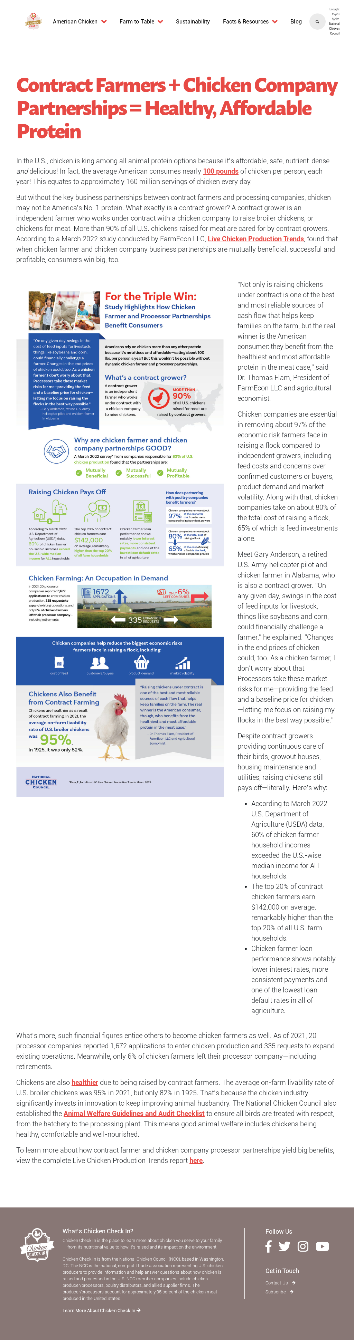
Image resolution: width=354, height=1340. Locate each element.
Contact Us (277, 1282)
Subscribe (276, 1291)
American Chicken (75, 21)
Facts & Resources (246, 21)
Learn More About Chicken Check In (100, 1310)
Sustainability (193, 21)
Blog (295, 21)
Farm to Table (137, 21)
